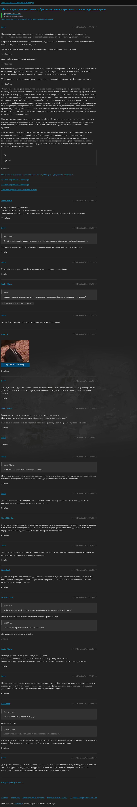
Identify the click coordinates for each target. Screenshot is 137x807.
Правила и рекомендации (33, 798)
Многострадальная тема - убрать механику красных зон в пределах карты (53, 9)
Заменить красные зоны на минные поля (19, 190)
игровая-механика (25, 19)
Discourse (18, 803)
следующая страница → (12, 782)
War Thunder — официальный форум (17, 3)
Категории (15, 798)
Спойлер (8, 54)
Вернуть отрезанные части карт (15, 180)
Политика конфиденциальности (83, 798)
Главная (4, 798)
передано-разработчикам (43, 19)
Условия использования (57, 798)
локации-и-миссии (9, 19)
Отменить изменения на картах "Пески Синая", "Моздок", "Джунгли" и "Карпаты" (37, 175)
